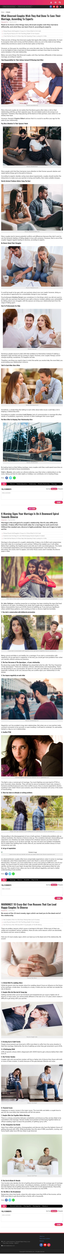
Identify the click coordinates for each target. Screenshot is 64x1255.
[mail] (60, 6)
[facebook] (51, 6)
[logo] (6, 2)
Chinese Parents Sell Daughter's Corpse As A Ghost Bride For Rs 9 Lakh (22, 31)
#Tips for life (35, 880)
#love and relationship (16, 1206)
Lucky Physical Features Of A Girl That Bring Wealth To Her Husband (21, 33)
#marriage (54, 484)
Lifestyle (8, 12)
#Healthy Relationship (43, 484)
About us (42, 1236)
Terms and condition (45, 1238)
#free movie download (9, 6)
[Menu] (55, 2)
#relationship (32, 484)
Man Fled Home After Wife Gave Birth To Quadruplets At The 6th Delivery (22, 925)
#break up (45, 1206)
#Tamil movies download (24, 6)
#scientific (26, 880)
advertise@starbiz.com (9, 1245)
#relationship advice (22, 484)
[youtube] (54, 6)
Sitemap (42, 1241)
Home (2, 12)
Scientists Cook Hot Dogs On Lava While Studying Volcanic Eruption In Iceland (23, 536)
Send (58, 502)
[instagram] (57, 6)
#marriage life (27, 1206)
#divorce (12, 484)
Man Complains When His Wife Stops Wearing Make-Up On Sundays (21, 919)
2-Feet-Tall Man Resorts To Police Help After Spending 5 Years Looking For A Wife (24, 36)
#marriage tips (36, 1206)
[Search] (60, 2)
